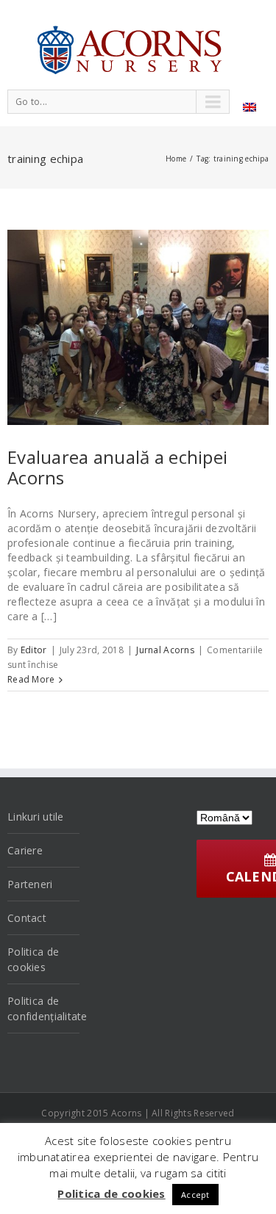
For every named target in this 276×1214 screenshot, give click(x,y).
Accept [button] (195, 1194)
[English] (249, 107)
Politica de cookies (33, 959)
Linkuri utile (35, 817)
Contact (26, 918)
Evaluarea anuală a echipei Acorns (117, 467)
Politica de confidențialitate (43, 1008)
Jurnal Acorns (165, 650)
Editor (34, 650)
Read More (31, 679)
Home (176, 158)
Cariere (25, 850)
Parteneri (30, 884)
